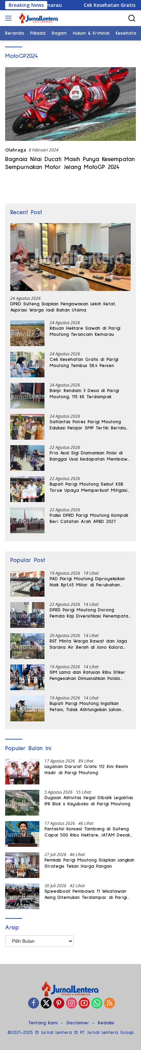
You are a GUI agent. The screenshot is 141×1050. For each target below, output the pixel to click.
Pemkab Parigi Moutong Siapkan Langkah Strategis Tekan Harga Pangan (89, 863)
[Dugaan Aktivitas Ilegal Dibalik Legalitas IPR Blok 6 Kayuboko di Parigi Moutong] (22, 803)
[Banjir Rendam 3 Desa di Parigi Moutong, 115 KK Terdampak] (27, 395)
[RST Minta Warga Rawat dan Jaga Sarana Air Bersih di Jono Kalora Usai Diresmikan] (27, 646)
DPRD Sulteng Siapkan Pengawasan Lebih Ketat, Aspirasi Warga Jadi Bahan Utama (63, 307)
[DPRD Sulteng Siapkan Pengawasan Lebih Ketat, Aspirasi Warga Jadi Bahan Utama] (70, 257)
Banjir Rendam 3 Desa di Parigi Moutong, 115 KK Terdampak (84, 393)
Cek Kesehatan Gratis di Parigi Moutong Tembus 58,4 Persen (84, 362)
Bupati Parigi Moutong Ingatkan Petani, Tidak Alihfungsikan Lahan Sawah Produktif (85, 707)
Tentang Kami (43, 1023)
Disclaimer (77, 1023)
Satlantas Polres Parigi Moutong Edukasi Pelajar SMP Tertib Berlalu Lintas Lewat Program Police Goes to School (88, 425)
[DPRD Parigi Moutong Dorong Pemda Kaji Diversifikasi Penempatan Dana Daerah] (27, 615)
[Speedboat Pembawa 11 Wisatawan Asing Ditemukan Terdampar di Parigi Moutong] (22, 896)
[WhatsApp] (96, 1004)
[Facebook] (33, 1004)
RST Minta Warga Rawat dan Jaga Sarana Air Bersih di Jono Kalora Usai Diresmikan (88, 644)
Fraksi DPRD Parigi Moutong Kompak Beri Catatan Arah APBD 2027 (89, 518)
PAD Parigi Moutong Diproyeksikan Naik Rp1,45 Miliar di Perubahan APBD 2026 (87, 582)
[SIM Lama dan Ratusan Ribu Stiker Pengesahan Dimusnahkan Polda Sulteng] (27, 677)
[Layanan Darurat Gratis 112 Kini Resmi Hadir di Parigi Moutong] (22, 771)
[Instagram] (71, 1004)
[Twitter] (46, 1004)
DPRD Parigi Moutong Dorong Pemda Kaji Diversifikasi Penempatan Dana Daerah (90, 613)
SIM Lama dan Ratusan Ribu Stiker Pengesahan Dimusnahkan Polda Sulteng (88, 676)
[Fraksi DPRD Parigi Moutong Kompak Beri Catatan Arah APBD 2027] (27, 520)
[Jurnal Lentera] (38, 18)
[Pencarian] (132, 18)
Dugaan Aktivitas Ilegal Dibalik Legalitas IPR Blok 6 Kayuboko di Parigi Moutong (88, 800)
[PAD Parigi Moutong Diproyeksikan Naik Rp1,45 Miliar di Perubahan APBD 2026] (27, 584)
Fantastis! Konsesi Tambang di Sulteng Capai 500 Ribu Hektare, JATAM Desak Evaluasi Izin (87, 832)
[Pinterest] (58, 1004)
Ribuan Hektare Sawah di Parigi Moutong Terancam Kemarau (85, 331)
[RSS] (109, 1004)
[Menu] (9, 18)
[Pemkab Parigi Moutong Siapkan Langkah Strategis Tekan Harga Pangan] (22, 865)
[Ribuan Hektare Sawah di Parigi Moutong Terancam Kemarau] (27, 333)
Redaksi (106, 1023)
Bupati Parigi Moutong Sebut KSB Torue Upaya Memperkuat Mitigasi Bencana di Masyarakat (88, 487)
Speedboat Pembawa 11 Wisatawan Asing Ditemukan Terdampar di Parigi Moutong (85, 895)
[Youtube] (84, 1004)
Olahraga (15, 150)
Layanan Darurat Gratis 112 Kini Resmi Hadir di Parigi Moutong (86, 769)
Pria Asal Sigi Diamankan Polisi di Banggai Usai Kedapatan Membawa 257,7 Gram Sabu (90, 456)
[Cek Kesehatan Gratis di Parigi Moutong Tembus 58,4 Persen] (27, 364)
